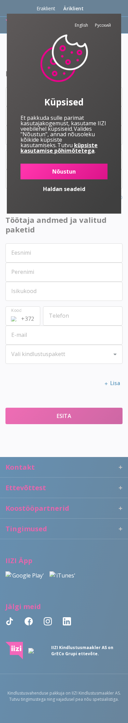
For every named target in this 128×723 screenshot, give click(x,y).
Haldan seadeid (64, 189)
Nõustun (64, 171)
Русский (103, 25)
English (81, 25)
